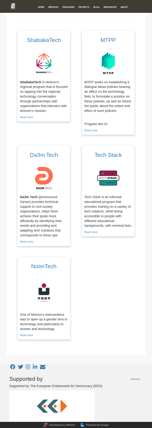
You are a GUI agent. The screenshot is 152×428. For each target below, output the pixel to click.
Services (53, 7)
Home (41, 7)
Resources (110, 7)
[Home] (14, 6)
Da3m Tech (44, 155)
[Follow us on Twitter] (20, 367)
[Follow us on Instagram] (28, 367)
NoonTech (44, 266)
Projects (83, 7)
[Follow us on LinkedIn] (35, 367)
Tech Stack (108, 155)
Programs (68, 7)
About (124, 7)
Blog (96, 7)
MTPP (108, 40)
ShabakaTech (44, 40)
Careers (135, 378)
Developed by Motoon (62, 424)
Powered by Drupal (97, 424)
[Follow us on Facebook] (12, 367)
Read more (26, 117)
